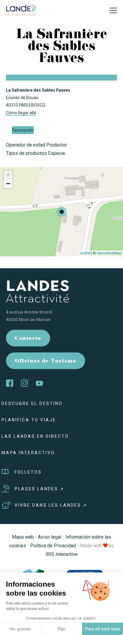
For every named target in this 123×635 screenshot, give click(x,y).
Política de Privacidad (53, 545)
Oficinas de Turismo (45, 361)
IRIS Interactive (61, 554)
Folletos (28, 472)
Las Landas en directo (35, 436)
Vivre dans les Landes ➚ (51, 505)
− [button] (8, 183)
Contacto (28, 339)
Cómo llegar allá (21, 112)
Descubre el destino (32, 403)
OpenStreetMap (109, 253)
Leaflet (85, 253)
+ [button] (8, 174)
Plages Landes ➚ (39, 488)
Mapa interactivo (28, 452)
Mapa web (23, 537)
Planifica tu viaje (28, 419)
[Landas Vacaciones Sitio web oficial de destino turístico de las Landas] (21, 10)
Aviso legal (49, 537)
